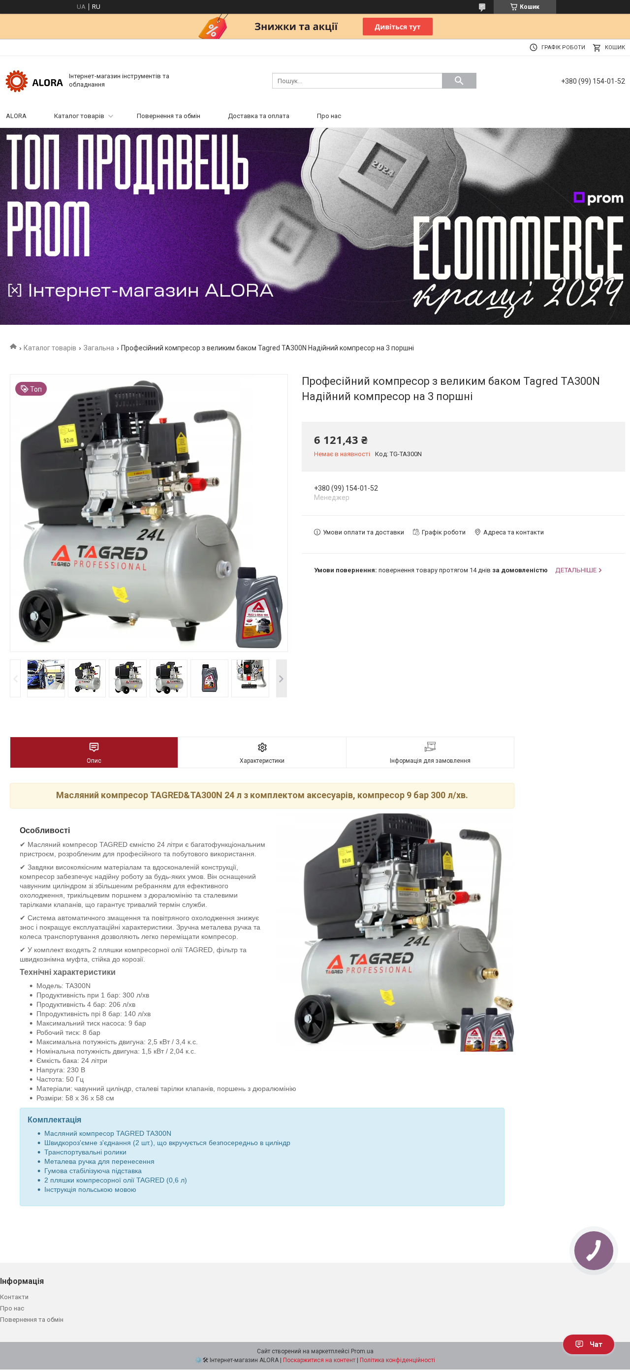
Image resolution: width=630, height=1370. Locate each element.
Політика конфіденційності (397, 1360)
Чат (596, 1344)
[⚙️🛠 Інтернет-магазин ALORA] (34, 80)
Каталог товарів (79, 116)
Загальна (99, 348)
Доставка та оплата (258, 116)
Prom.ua (362, 1351)
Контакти (14, 1297)
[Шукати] (459, 81)
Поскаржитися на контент (319, 1360)
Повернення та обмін (168, 116)
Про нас (329, 116)
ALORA (16, 116)
